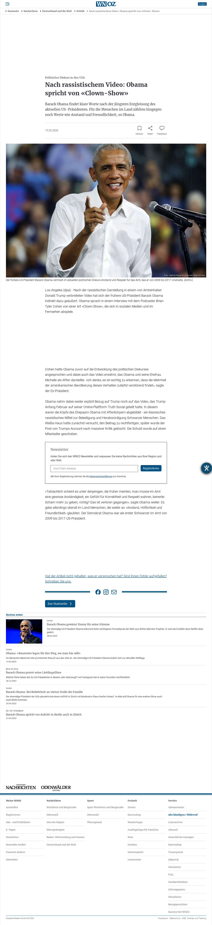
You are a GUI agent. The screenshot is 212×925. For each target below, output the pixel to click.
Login (202, 3)
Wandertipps (135, 822)
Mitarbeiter (175, 896)
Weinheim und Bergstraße (61, 807)
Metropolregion (55, 829)
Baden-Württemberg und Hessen (65, 837)
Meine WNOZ (13, 800)
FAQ (170, 874)
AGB (184, 918)
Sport (90, 800)
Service (172, 800)
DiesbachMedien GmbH (20, 918)
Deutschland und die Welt (61, 844)
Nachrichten (54, 800)
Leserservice (175, 822)
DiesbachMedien (177, 882)
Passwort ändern (15, 852)
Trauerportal (175, 852)
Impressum (163, 918)
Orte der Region (55, 822)
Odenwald (52, 814)
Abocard (173, 829)
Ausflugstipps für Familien (143, 829)
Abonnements (176, 807)
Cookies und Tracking (196, 918)
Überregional (94, 822)
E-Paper (11, 829)
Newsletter (12, 837)
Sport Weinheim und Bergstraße (105, 807)
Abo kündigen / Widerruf (183, 814)
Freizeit (132, 800)
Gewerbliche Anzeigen (181, 837)
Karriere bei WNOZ (178, 911)
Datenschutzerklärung (101, 476)
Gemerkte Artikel (16, 844)
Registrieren (13, 814)
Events (131, 807)
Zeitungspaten (176, 889)
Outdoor (132, 844)
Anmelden (12, 807)
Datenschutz (175, 918)
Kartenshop (134, 814)
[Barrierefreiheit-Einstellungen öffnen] (206, 468)
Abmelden (12, 859)
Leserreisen (134, 859)
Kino (130, 837)
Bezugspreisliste (177, 904)
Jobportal (173, 859)
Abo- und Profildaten (18, 822)
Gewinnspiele (135, 852)
